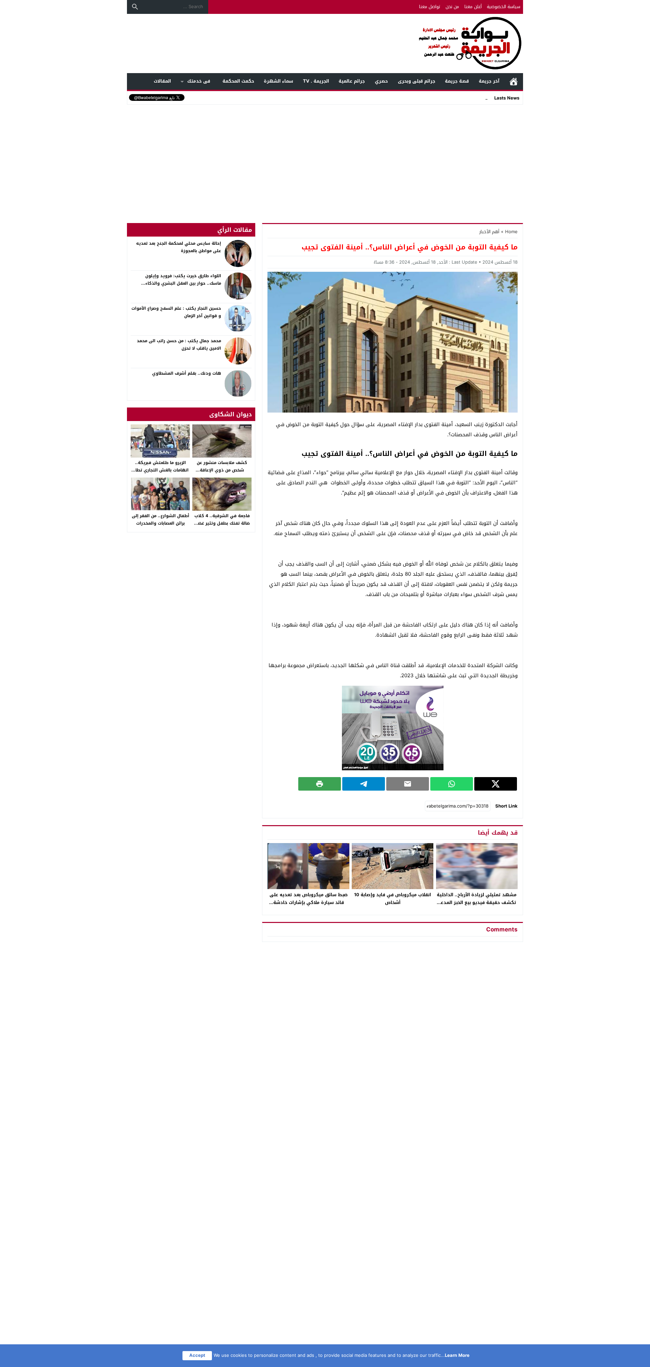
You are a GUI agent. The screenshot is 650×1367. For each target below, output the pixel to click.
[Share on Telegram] (363, 784)
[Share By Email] (407, 784)
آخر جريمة (489, 81)
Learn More (457, 1355)
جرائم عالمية (352, 81)
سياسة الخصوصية (503, 6)
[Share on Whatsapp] (451, 784)
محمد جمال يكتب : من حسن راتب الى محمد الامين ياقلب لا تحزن (179, 344)
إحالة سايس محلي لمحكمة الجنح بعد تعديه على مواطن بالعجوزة (178, 247)
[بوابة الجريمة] (325, 43)
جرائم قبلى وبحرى (416, 81)
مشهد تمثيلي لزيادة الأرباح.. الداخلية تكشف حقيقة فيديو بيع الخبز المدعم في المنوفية (477, 902)
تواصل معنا (429, 6)
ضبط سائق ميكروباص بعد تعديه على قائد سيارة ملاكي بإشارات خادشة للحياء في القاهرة (308, 902)
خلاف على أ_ (475, 97)
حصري (381, 81)
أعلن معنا (473, 6)
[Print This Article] (319, 784)
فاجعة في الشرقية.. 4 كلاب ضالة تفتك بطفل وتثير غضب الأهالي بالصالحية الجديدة (222, 523)
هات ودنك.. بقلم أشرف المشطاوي (186, 373)
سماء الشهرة (278, 81)
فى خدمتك (198, 81)
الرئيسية (513, 81)
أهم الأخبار (489, 231)
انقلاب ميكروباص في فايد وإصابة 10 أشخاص (392, 898)
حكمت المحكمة (238, 81)
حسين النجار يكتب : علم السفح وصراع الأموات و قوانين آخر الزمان (176, 312)
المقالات (162, 81)
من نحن (452, 6)
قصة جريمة (457, 81)
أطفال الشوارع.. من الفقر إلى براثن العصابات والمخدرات (160, 519)
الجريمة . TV (316, 81)
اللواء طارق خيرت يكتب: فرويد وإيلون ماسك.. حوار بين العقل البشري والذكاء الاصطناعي (183, 283)
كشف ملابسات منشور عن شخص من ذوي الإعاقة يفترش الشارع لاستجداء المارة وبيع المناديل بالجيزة (222, 473)
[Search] (135, 7)
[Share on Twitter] (495, 784)
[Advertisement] (325, 157)
